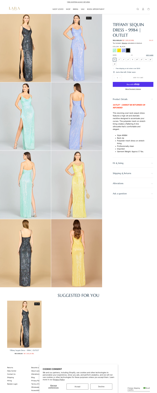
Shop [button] (68, 9)
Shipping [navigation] (10, 377)
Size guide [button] (149, 55)
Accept (77, 386)
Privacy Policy (59, 380)
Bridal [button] (75, 9)
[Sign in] (143, 9)
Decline (101, 386)
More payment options (133, 89)
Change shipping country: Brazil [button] (139, 389)
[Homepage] (14, 9)
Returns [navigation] (10, 368)
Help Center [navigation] (11, 371)
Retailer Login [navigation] (12, 384)
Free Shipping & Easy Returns (78, 2)
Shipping (124, 43)
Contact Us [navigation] (11, 374)
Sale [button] (82, 9)
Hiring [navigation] (9, 381)
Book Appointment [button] (95, 9)
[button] (137, 9)
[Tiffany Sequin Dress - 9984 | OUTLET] (24, 324)
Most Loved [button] (58, 9)
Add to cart (138, 77)
